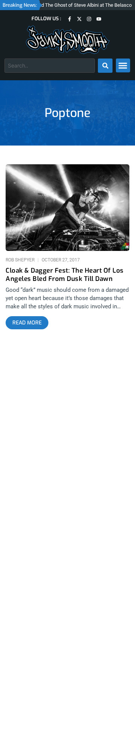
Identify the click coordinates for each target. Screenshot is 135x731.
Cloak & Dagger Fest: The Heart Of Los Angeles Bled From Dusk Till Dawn (65, 275)
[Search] (105, 66)
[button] (123, 66)
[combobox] (49, 66)
